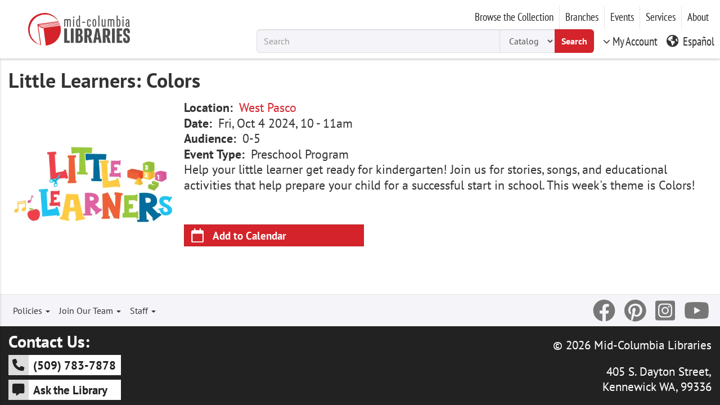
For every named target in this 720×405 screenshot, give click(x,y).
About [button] (698, 17)
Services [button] (661, 17)
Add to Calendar (249, 235)
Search (574, 41)
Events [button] (622, 17)
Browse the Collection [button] (514, 17)
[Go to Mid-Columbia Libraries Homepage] (79, 29)
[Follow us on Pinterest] (635, 310)
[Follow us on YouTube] (697, 310)
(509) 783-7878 (74, 365)
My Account (635, 41)
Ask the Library (70, 390)
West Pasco (267, 107)
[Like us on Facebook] (604, 310)
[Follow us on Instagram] (665, 310)
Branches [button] (581, 17)
